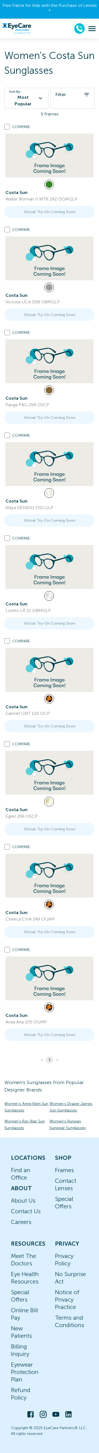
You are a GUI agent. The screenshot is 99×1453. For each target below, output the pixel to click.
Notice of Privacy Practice (67, 1299)
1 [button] (49, 1060)
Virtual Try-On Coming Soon (49, 212)
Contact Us (26, 1211)
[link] (50, 155)
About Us (23, 1200)
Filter (60, 94)
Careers (21, 1221)
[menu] (92, 28)
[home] (16, 28)
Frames (64, 1170)
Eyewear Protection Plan (24, 1372)
